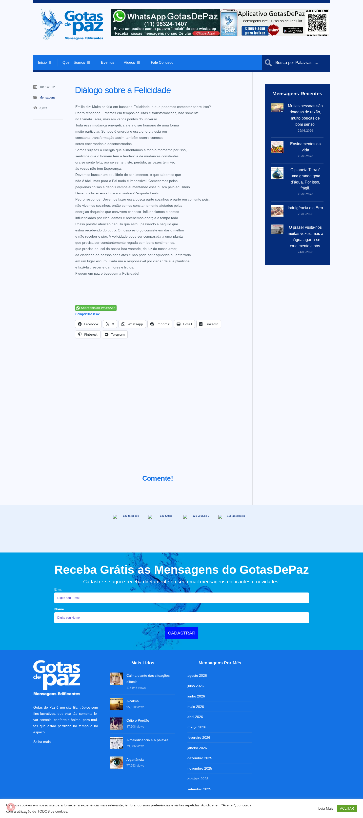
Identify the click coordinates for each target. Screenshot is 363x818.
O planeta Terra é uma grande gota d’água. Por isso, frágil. (305, 179)
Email (58, 589)
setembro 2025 (199, 789)
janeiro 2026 (197, 748)
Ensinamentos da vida (305, 147)
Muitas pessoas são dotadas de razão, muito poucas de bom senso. (305, 115)
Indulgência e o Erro (305, 208)
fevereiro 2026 (198, 737)
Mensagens (47, 97)
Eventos (107, 62)
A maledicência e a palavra (147, 740)
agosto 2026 (197, 675)
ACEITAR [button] (347, 808)
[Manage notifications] (11, 807)
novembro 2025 (199, 768)
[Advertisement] (157, 412)
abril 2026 (195, 717)
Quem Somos (73, 62)
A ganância (135, 759)
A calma (132, 701)
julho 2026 (195, 686)
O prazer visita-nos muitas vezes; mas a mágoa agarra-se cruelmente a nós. (305, 236)
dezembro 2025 (199, 758)
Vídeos (129, 62)
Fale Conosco (162, 62)
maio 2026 (195, 707)
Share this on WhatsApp (98, 308)
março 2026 (196, 727)
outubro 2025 (197, 779)
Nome (59, 609)
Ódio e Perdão (137, 720)
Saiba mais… (43, 742)
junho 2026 (196, 696)
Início (42, 62)
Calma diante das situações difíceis (148, 679)
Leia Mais (325, 808)
